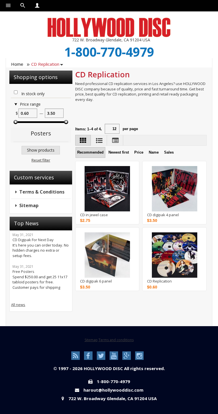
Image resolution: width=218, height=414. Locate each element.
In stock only (33, 93)
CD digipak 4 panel (163, 215)
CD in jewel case (94, 215)
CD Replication (159, 281)
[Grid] (83, 140)
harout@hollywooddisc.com (113, 390)
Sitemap (29, 205)
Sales (169, 152)
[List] (99, 140)
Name (154, 152)
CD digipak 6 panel (96, 281)
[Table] (115, 140)
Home (17, 64)
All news (18, 304)
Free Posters (23, 271)
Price (138, 152)
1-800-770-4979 (109, 51)
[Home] (109, 27)
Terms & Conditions (41, 192)
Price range (30, 104)
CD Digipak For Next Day (33, 239)
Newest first (118, 152)
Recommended (90, 152)
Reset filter (41, 160)
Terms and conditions (116, 339)
